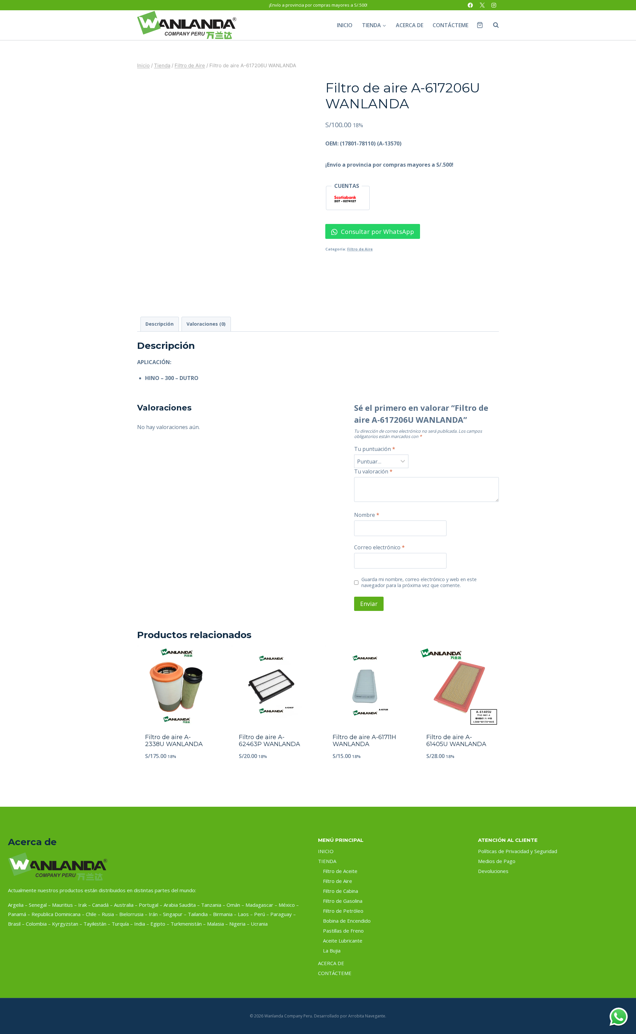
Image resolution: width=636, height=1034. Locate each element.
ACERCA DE (409, 25)
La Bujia (332, 950)
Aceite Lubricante (342, 940)
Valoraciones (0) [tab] (206, 324)
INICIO (344, 25)
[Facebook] (470, 5)
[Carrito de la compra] (480, 25)
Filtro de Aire (360, 248)
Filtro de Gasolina (342, 901)
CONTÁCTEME (450, 25)
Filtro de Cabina (340, 891)
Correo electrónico (379, 547)
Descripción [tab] (159, 324)
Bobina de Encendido (347, 920)
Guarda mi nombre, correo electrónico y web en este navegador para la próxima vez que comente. (419, 582)
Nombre (366, 515)
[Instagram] (494, 5)
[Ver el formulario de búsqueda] (492, 25)
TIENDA (327, 861)
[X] (482, 5)
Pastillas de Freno (343, 930)
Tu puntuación (374, 449)
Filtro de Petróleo (343, 910)
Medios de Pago (496, 861)
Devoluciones (493, 871)
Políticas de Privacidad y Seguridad (517, 851)
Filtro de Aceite (340, 871)
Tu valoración (373, 471)
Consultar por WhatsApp (376, 231)
